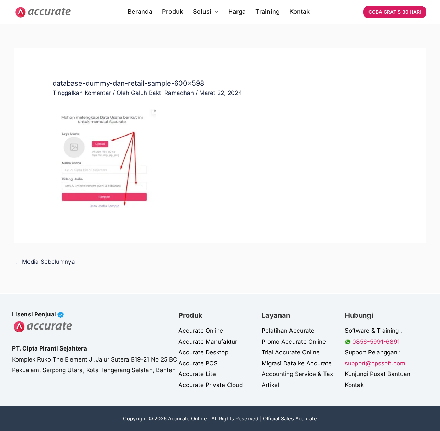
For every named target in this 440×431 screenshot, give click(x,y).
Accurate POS (198, 363)
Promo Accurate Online (294, 341)
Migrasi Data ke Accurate (297, 363)
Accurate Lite (197, 373)
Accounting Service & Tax (297, 373)
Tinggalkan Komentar (82, 92)
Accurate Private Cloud (210, 384)
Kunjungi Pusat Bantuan (377, 373)
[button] (215, 12)
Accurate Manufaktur (207, 341)
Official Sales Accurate (290, 419)
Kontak (354, 384)
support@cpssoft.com (375, 363)
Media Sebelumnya (44, 261)
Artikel (270, 384)
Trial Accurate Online (291, 352)
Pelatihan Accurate (288, 330)
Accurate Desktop (203, 352)
